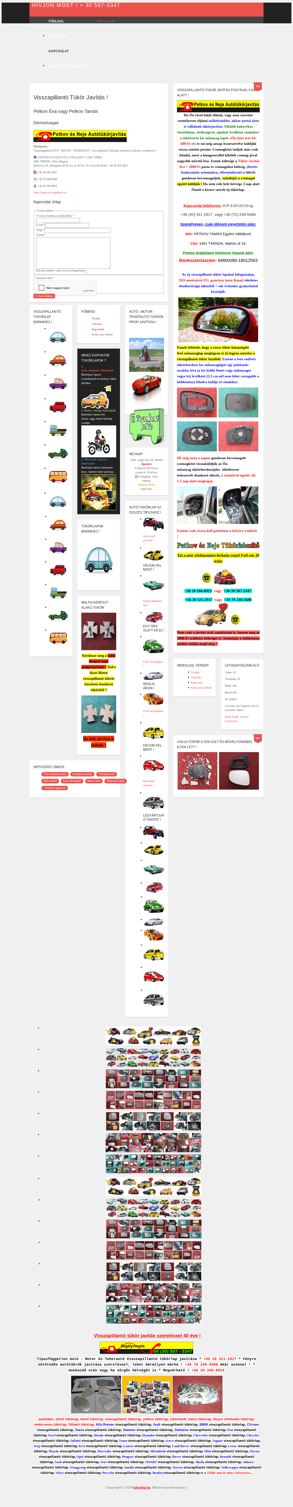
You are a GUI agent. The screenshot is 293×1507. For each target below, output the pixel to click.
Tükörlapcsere (106, 774)
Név (71, 215)
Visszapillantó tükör (55, 774)
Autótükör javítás (82, 774)
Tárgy (40, 229)
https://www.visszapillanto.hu (50, 192)
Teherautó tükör (116, 780)
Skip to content (106, 21)
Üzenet (41, 234)
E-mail (40, 224)
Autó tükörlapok (72, 780)
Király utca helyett (102, 334)
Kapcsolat (98, 329)
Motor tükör (93, 780)
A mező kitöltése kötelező (52, 215)
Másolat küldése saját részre (52, 270)
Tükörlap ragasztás (55, 787)
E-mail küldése (44, 296)
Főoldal (96, 318)
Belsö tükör (50, 780)
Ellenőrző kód (45, 278)
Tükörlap (97, 323)
